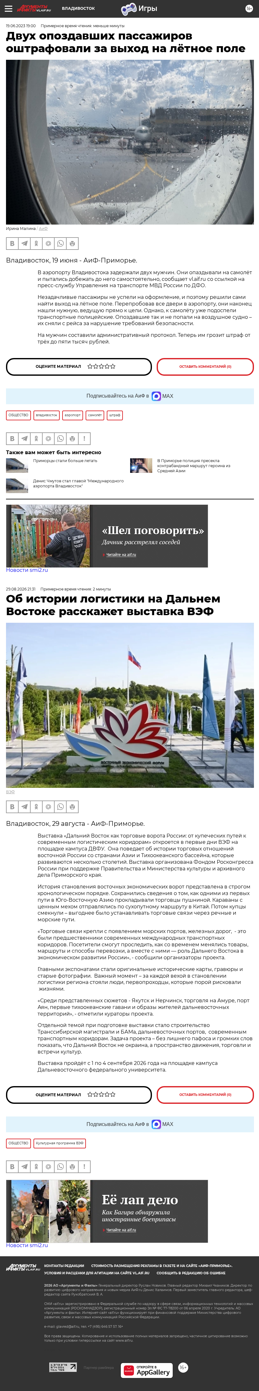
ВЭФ (10, 791)
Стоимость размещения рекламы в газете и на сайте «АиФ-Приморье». (161, 1266)
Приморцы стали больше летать (65, 460)
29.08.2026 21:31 (20, 589)
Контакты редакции (64, 1266)
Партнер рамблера (99, 1367)
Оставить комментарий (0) (205, 367)
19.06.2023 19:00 (21, 25)
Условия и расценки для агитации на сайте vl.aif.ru (96, 1273)
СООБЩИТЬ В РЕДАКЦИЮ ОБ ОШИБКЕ (191, 1273)
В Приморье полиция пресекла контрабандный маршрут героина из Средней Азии (193, 465)
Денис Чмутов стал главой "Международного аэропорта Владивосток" (78, 483)
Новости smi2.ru (27, 570)
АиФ (43, 228)
